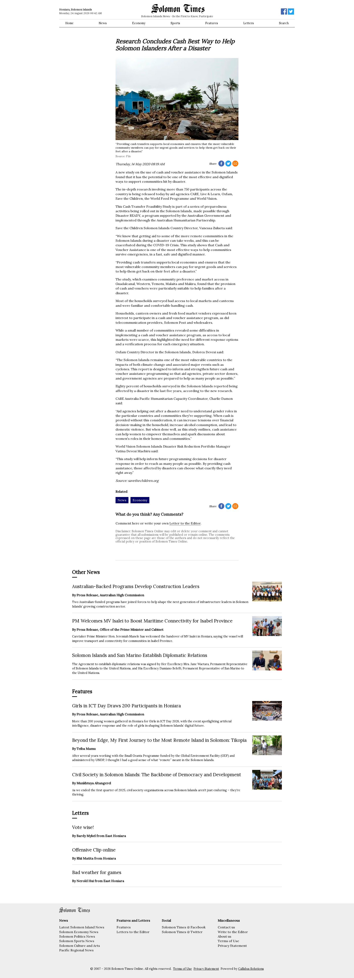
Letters (248, 23)
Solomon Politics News (77, 936)
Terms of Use (228, 941)
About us (224, 936)
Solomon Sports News (76, 941)
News (103, 23)
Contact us (226, 927)
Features (211, 23)
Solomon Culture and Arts (79, 946)
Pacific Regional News (76, 950)
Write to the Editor (233, 932)
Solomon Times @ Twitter (182, 932)
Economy (138, 23)
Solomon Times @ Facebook (183, 927)
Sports (175, 23)
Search (284, 23)
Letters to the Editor (133, 932)
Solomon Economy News (78, 932)
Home (69, 23)
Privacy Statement (232, 946)
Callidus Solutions (251, 969)
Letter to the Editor (185, 523)
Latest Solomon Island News (81, 927)
